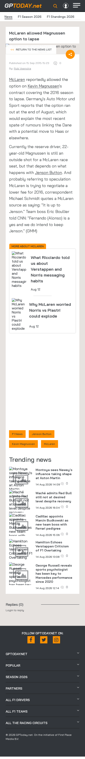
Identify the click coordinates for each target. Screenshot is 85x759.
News (8, 17)
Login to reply (15, 610)
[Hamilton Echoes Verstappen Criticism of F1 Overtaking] (20, 549)
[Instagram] (56, 639)
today (23, 5)
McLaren (17, 79)
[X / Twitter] (43, 639)
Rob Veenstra (22, 68)
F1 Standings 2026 (60, 17)
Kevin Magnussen (43, 86)
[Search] (55, 6)
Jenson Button (48, 172)
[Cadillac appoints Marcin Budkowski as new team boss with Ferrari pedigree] (20, 529)
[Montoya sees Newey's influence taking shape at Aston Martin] (20, 479)
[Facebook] (31, 639)
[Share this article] (70, 54)
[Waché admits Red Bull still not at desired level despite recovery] (20, 502)
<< (31, 49)
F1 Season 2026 (29, 17)
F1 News (17, 434)
